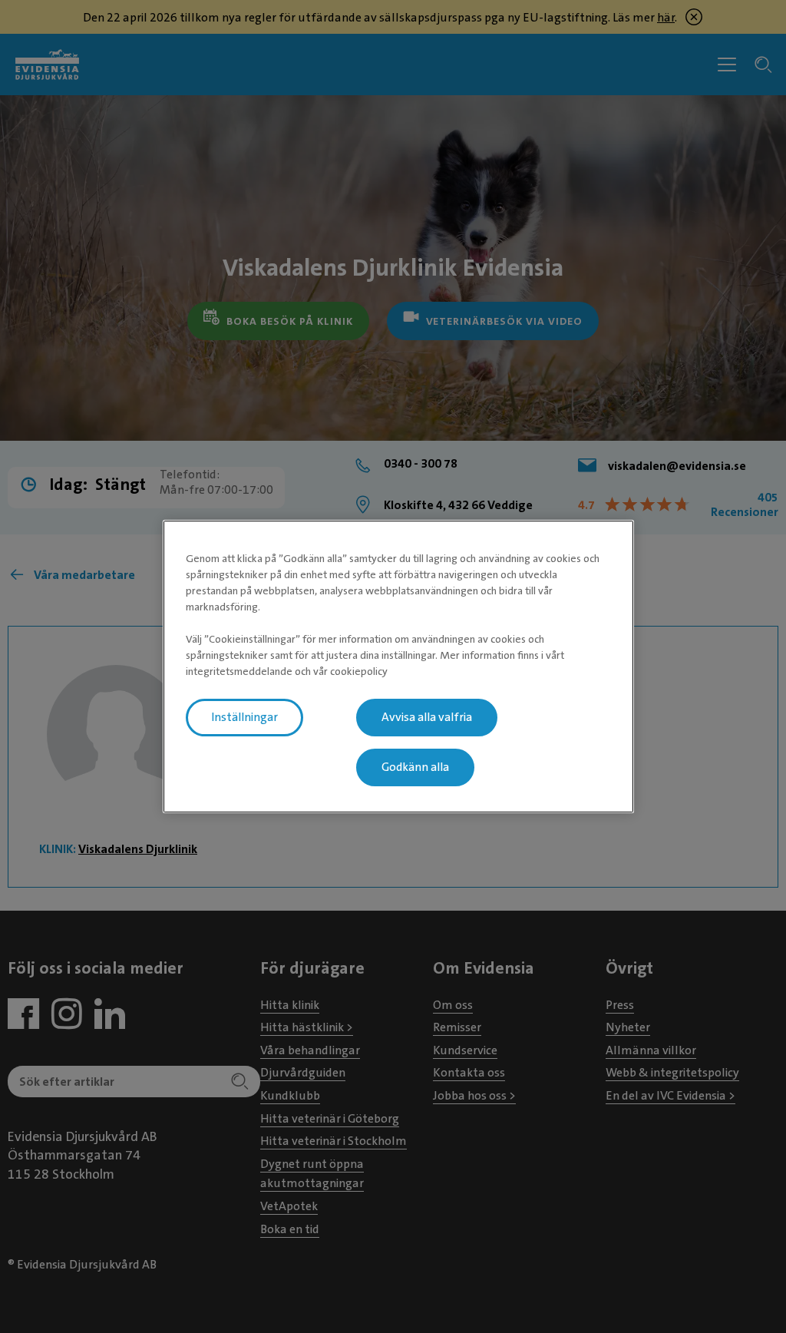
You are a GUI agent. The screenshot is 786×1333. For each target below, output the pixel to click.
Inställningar (244, 717)
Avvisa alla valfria (426, 717)
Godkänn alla (415, 767)
